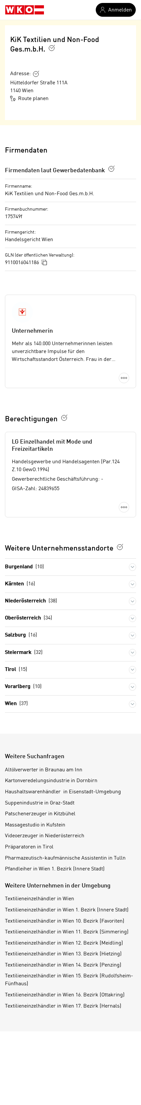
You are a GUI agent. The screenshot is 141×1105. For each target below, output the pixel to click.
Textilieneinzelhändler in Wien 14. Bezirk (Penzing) (63, 965)
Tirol (16, 669)
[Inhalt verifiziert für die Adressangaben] (36, 74)
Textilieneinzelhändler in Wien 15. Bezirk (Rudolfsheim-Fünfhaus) (69, 980)
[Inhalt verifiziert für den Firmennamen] (52, 48)
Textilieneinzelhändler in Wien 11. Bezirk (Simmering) (67, 932)
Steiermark (24, 652)
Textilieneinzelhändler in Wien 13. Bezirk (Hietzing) (63, 954)
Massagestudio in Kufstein (35, 825)
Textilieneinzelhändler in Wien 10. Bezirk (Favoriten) (64, 921)
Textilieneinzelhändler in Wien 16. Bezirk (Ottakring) (65, 995)
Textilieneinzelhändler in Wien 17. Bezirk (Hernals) (63, 1006)
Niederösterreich (31, 601)
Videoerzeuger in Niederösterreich (44, 836)
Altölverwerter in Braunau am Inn (43, 770)
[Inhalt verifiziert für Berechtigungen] (64, 417)
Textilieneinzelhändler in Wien (39, 899)
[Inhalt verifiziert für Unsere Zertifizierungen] (120, 547)
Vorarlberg (23, 686)
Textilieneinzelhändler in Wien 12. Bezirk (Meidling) (64, 943)
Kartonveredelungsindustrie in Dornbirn (51, 780)
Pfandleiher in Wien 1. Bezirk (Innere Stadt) (55, 869)
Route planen (33, 98)
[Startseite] (24, 10)
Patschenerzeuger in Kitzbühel (40, 814)
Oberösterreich (28, 618)
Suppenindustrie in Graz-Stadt (39, 803)
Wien (16, 703)
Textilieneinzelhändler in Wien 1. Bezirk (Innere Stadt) (67, 910)
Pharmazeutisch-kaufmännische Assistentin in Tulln (65, 858)
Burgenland (24, 567)
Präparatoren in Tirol (29, 847)
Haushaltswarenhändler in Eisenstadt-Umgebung (63, 792)
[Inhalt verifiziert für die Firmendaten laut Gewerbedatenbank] (111, 168)
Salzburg (21, 635)
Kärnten (20, 584)
